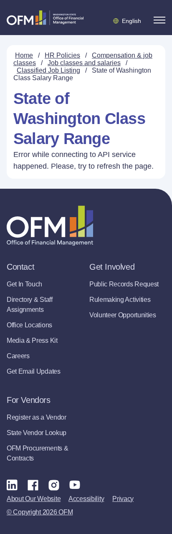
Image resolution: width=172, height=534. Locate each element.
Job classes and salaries (84, 62)
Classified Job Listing (48, 70)
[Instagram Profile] (53, 485)
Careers (18, 355)
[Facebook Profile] (33, 485)
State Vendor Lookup (36, 432)
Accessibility (86, 498)
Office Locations (29, 325)
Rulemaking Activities (119, 299)
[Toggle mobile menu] (159, 20)
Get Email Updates (34, 371)
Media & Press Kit (32, 340)
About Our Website (34, 498)
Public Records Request (124, 284)
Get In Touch (24, 284)
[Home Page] (50, 225)
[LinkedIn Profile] (12, 484)
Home (24, 55)
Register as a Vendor (36, 417)
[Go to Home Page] (45, 17)
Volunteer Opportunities (122, 315)
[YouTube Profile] (74, 485)
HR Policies (62, 55)
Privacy (123, 498)
